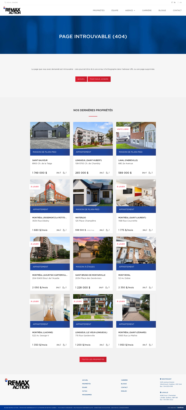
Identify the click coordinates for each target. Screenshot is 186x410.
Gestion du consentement (120, 407)
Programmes (87, 394)
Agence (129, 10)
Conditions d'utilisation (102, 407)
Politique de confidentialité (83, 407)
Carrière (147, 10)
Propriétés (99, 10)
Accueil (81, 79)
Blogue (162, 10)
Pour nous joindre (99, 79)
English (124, 391)
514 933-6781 (168, 386)
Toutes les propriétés (93, 359)
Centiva (180, 407)
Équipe (115, 10)
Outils (84, 391)
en (181, 2)
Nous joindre (12, 2)
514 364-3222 (168, 399)
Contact (177, 10)
